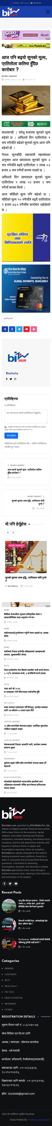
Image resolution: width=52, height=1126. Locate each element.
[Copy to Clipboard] (34, 329)
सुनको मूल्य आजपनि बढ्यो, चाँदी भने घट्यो (24, 577)
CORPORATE (11, 974)
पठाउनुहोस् (11, 435)
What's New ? (11, 986)
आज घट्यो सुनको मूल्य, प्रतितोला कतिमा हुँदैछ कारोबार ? (25, 471)
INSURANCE (9, 759)
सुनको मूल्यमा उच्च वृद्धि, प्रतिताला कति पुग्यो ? (28, 502)
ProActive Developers (39, 1119)
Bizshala (12, 373)
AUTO (6, 666)
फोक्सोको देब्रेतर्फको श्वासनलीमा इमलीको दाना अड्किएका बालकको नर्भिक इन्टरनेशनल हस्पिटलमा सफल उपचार (25, 784)
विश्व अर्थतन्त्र (9, 703)
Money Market (9, 76)
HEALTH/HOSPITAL (12, 777)
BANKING (9, 969)
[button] (7, 532)
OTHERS (9, 1010)
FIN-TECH (9, 992)
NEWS (6, 610)
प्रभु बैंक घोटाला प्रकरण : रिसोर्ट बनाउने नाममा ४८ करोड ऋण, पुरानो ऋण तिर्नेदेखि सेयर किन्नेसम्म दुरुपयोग (34, 903)
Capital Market (12, 722)
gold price (8, 318)
